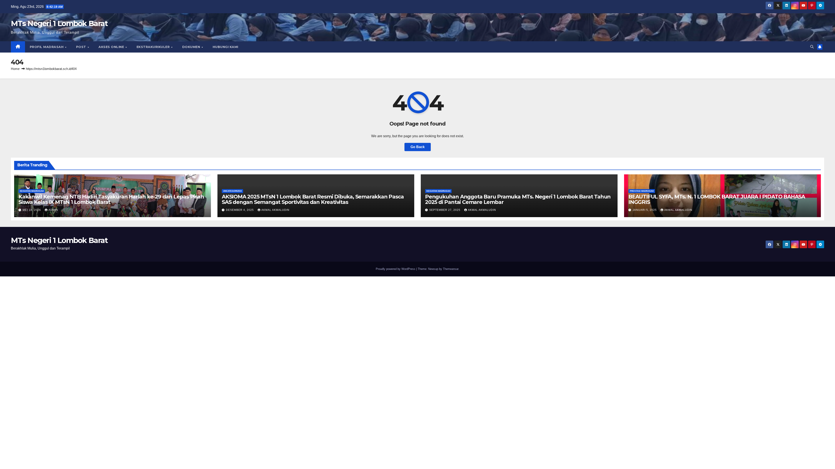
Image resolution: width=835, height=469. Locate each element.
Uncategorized (232, 191)
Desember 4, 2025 (240, 209)
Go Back (418, 147)
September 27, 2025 (445, 209)
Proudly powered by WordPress (396, 269)
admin (53, 209)
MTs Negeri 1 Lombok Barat (59, 23)
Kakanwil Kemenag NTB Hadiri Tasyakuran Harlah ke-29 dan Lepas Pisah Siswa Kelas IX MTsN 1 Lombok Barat (111, 199)
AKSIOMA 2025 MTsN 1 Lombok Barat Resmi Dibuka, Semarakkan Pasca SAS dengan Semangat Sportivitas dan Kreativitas (313, 199)
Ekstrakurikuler (154, 47)
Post (81, 47)
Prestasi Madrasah (642, 191)
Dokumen (191, 47)
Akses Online (112, 47)
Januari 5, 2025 (645, 209)
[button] (812, 47)
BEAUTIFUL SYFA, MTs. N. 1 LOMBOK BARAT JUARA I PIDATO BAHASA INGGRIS (716, 199)
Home (15, 69)
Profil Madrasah (47, 47)
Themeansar (450, 269)
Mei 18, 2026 (32, 209)
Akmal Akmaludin (275, 209)
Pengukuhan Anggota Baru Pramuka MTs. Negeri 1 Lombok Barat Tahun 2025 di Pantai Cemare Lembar (518, 199)
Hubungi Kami (225, 47)
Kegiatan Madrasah (32, 191)
